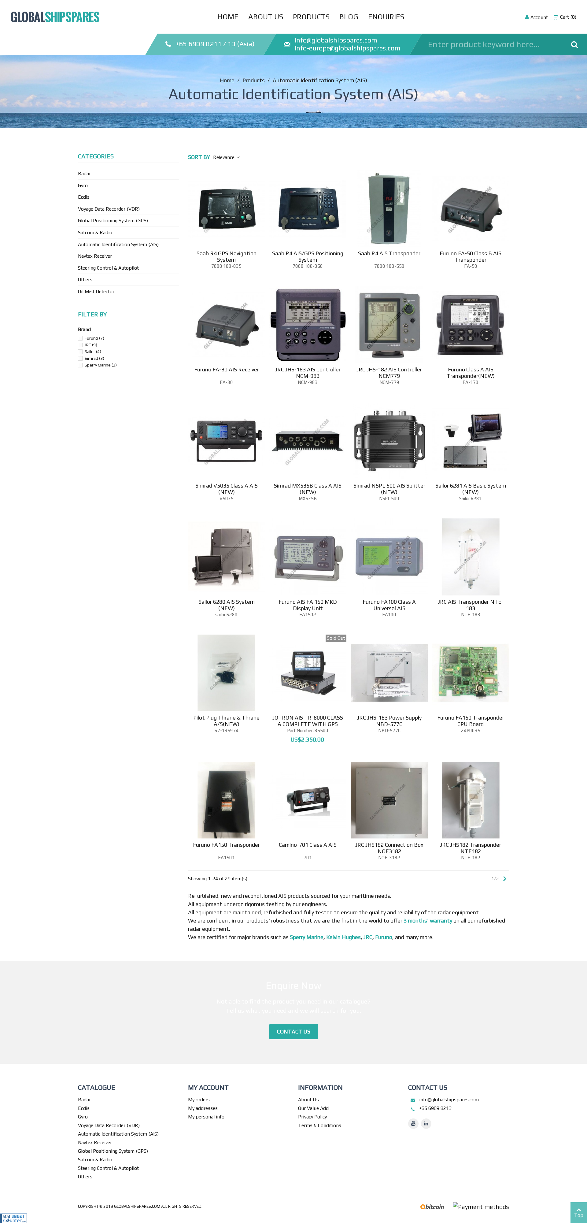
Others (85, 279)
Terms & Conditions (319, 1125)
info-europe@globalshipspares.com (347, 48)
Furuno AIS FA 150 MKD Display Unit (308, 605)
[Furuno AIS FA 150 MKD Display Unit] (307, 556)
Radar (84, 173)
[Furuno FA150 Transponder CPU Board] (470, 673)
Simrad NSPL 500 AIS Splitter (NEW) (389, 488)
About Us (265, 17)
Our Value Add (313, 1108)
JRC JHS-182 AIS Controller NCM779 (389, 372)
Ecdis (84, 197)
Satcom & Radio (95, 232)
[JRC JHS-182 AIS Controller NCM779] (389, 324)
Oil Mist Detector (96, 291)
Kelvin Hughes (343, 937)
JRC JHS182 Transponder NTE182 (470, 848)
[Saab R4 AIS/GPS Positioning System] (307, 208)
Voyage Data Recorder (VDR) (109, 209)
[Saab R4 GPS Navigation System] (226, 208)
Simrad (94, 358)
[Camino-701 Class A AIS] (307, 800)
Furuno (94, 338)
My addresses (203, 1108)
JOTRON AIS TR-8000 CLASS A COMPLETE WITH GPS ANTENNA (307, 724)
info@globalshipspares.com (335, 40)
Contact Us (293, 1031)
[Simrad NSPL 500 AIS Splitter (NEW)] (389, 441)
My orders (199, 1100)
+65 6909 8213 (435, 1108)
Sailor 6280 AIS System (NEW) (226, 605)
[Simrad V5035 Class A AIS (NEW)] (226, 441)
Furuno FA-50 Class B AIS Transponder (470, 256)
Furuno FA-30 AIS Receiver (226, 369)
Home (227, 17)
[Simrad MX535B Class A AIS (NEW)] (307, 441)
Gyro (83, 185)
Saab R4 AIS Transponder (389, 253)
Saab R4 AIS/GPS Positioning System (307, 256)
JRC (91, 344)
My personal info (206, 1117)
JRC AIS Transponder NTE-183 (471, 605)
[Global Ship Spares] (55, 16)
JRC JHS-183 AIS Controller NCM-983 (308, 372)
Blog (348, 17)
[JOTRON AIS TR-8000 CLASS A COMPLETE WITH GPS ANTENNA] (307, 673)
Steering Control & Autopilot (108, 268)
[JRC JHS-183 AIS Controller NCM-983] (307, 324)
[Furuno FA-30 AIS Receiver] (226, 324)
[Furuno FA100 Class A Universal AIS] (389, 556)
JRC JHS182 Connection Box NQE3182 (389, 848)
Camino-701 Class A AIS (308, 845)
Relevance (224, 157)
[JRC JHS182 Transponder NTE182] (470, 800)
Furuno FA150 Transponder (226, 845)
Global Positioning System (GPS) (113, 220)
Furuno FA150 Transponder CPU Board (470, 720)
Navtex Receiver (95, 256)
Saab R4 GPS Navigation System (227, 256)
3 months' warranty (428, 920)
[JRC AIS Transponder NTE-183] (470, 556)
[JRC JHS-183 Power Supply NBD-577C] (389, 673)
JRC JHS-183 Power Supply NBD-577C (389, 720)
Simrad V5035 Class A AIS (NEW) (226, 488)
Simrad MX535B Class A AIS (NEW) (307, 488)
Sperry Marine (101, 365)
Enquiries (386, 17)
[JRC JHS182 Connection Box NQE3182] (389, 800)
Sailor (93, 351)
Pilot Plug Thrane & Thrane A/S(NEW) (226, 720)
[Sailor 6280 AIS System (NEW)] (226, 556)
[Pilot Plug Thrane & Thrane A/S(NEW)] (226, 673)
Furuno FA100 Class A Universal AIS (389, 605)
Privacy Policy (312, 1117)
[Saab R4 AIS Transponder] (389, 208)
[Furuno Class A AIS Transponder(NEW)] (470, 324)
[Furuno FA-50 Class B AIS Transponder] (470, 208)
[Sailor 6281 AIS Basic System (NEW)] (470, 441)
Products (311, 17)
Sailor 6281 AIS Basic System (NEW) (470, 488)
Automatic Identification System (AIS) (118, 244)
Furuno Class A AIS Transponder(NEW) (471, 372)
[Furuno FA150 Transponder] (226, 800)
